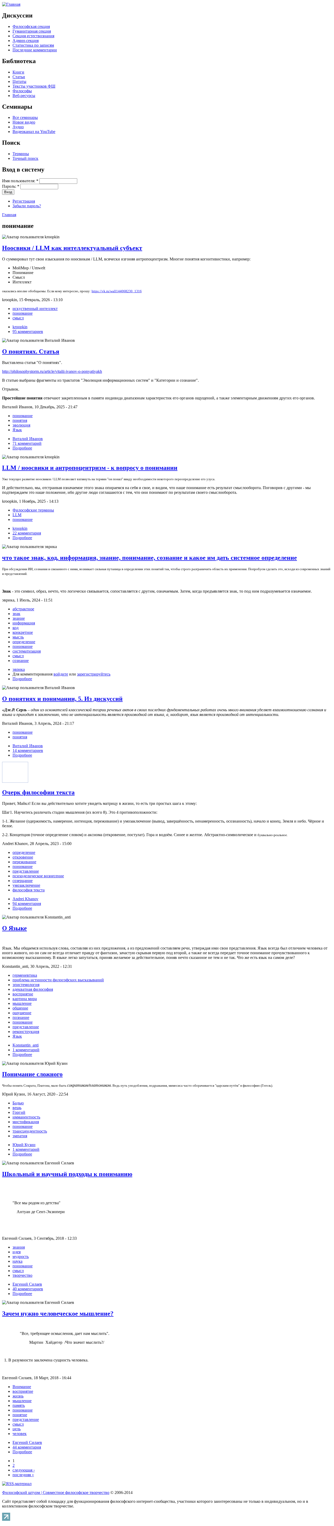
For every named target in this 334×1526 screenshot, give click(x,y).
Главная (9, 214)
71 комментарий (27, 443)
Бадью (18, 1103)
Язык (17, 430)
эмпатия (20, 1136)
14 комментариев (28, 750)
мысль (18, 637)
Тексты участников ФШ (34, 86)
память (19, 1405)
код (16, 627)
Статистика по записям (33, 45)
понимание (23, 313)
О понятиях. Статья (30, 351)
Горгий (19, 1112)
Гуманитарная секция (32, 31)
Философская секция (31, 26)
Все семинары (25, 117)
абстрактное (23, 609)
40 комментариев (28, 1289)
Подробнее (22, 448)
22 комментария (27, 533)
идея (17, 1252)
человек (20, 1433)
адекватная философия (33, 989)
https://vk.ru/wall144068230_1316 (117, 291)
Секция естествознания (33, 36)
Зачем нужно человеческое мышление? (58, 1313)
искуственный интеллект (35, 308)
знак (16, 613)
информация (24, 623)
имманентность (26, 1117)
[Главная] (11, 4)
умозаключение (26, 885)
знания (19, 1247)
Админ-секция (26, 40)
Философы (22, 91)
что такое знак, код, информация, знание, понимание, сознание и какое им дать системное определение (149, 557)
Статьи (19, 77)
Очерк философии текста (38, 792)
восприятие (23, 994)
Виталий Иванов (28, 438)
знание (19, 618)
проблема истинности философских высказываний (58, 980)
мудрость (21, 1256)
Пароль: (10, 186)
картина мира (25, 998)
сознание (21, 660)
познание (21, 1017)
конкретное (23, 632)
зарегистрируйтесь (93, 674)
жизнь (18, 1396)
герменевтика (25, 975)
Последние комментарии (35, 50)
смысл (18, 318)
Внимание (22, 1386)
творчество (22, 1275)
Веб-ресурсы (24, 95)
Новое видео (24, 122)
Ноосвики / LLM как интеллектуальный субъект (72, 248)
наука (17, 1261)
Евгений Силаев (27, 1284)
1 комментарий (26, 1050)
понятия (20, 420)
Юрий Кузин (24, 1144)
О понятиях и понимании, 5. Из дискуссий (62, 698)
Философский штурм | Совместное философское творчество (55, 1492)
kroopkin (20, 327)
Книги (18, 72)
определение (24, 642)
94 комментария (27, 903)
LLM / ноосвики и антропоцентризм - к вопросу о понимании (89, 467)
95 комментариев (28, 331)
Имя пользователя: (20, 181)
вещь (17, 1107)
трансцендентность (30, 1131)
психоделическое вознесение (38, 876)
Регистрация (24, 201)
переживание (24, 862)
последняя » (23, 1475)
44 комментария (27, 1447)
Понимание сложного (32, 1074)
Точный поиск (25, 158)
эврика (19, 669)
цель (17, 1429)
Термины (21, 153)
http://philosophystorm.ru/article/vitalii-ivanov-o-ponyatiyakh (52, 371)
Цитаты (19, 81)
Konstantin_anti (26, 1045)
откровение (23, 857)
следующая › (24, 1470)
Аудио (18, 127)
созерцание (23, 880)
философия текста (29, 890)
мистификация (26, 1122)
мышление (22, 1003)
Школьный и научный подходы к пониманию (67, 1174)
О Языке (14, 928)
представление (26, 871)
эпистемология (26, 984)
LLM (17, 515)
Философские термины (33, 510)
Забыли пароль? (27, 206)
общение (20, 1008)
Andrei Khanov (25, 899)
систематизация (27, 651)
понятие (20, 1415)
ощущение (22, 1013)
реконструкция (26, 1031)
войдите (60, 674)
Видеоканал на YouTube (34, 131)
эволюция (21, 425)
